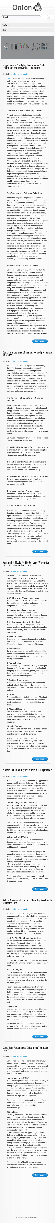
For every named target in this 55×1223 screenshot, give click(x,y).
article (13, 74)
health (18, 511)
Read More (8, 47)
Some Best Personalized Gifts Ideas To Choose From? (25, 1049)
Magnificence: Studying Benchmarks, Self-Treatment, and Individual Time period (23, 66)
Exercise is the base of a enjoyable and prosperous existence (27, 354)
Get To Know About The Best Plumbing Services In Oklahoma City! (27, 901)
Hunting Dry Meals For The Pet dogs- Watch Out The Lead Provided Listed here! (26, 564)
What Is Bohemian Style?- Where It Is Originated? (27, 770)
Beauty (10, 78)
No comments (22, 74)
